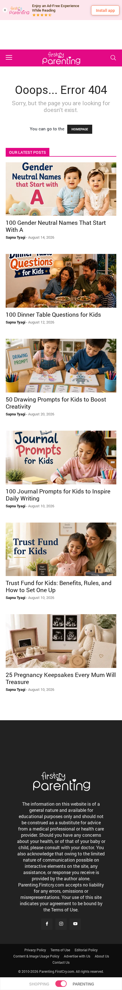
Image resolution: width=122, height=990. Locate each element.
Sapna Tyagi (15, 237)
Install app (105, 10)
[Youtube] (75, 924)
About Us (102, 956)
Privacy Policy (35, 950)
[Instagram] (61, 924)
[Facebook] (46, 924)
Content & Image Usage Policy (36, 956)
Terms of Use (60, 950)
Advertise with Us (77, 956)
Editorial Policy (86, 950)
